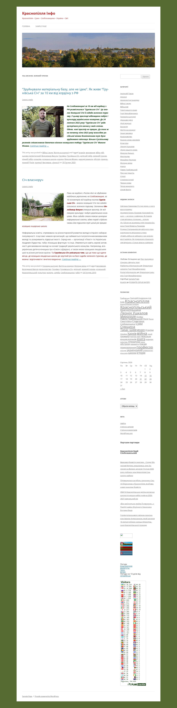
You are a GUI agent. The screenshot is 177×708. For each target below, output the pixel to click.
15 (145, 375)
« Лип (122, 389)
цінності (55, 162)
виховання (90, 152)
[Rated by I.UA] (126, 537)
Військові (124, 107)
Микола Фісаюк (71, 159)
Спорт (123, 176)
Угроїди (149, 330)
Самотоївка (126, 321)
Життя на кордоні (61, 152)
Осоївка (139, 317)
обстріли (125, 344)
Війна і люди (47, 152)
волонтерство (45, 269)
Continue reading (39, 146)
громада (125, 336)
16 (150, 375)
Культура (124, 143)
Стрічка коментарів (128, 430)
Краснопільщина (130, 310)
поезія (143, 344)
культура (42, 272)
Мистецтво (125, 156)
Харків (131, 334)
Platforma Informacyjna (130, 265)
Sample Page (41, 26)
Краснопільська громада (129, 304)
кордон (60, 159)
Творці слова (125, 183)
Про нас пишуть (127, 173)
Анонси (123, 97)
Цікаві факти (125, 189)
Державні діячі (126, 120)
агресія (82, 152)
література (134, 341)
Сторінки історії (127, 179)
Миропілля (128, 316)
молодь (50, 272)
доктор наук (135, 336)
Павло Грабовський (128, 169)
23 (150, 379)
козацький (100, 269)
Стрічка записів (126, 426)
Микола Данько (127, 153)
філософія (124, 353)
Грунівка (62, 156)
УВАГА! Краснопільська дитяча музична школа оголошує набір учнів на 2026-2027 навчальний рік (137, 495)
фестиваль (46, 162)
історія (140, 353)
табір (77, 272)
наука (143, 342)
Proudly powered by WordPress (47, 696)
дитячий (77, 269)
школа (132, 353)
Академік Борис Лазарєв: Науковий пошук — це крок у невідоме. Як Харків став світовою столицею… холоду (137, 216)
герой (150, 334)
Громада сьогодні (50, 266)
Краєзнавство (126, 136)
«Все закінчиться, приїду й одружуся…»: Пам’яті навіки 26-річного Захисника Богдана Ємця (137, 507)
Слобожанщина (68, 272)
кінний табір (27, 159)
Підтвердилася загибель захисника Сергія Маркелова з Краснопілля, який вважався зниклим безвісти (137, 483)
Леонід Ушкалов (127, 146)
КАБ (149, 298)
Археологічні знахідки (129, 100)
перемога (134, 344)
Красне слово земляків (130, 140)
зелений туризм (100, 156)
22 (145, 379)
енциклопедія (128, 339)
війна (98, 152)
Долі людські (125, 123)
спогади (123, 350)
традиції (38, 162)
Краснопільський (29, 272)
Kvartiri (123, 282)
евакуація (146, 336)
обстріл (97, 159)
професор (144, 347)
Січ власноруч (32, 180)
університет (148, 350)
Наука (123, 166)
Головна (26, 26)
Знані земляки (126, 133)
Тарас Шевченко (132, 330)
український (135, 350)
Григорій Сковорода (139, 298)
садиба (57, 272)
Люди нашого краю (128, 150)
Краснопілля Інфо (38, 13)
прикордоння (128, 347)
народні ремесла (86, 159)
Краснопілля (137, 301)
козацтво (37, 159)
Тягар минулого (127, 186)
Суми (139, 324)
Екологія (124, 126)
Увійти (123, 423)
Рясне (151, 319)
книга (141, 339)
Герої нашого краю (128, 110)
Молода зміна (80, 266)
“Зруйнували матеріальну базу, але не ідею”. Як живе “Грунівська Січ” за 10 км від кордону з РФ (65, 91)
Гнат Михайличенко (129, 113)
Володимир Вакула (49, 156)
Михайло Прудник (128, 160)
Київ (122, 302)
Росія (31, 162)
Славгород (138, 321)
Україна (123, 334)
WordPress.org (126, 433)
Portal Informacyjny (128, 272)
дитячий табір (86, 156)
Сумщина (127, 326)
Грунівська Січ (73, 156)
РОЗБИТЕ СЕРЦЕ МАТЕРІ (139, 282)
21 (141, 379)
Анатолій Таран (126, 93)
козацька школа (49, 159)
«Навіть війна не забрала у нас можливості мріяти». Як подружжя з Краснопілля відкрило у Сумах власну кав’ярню (137, 239)
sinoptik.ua (125, 575)
